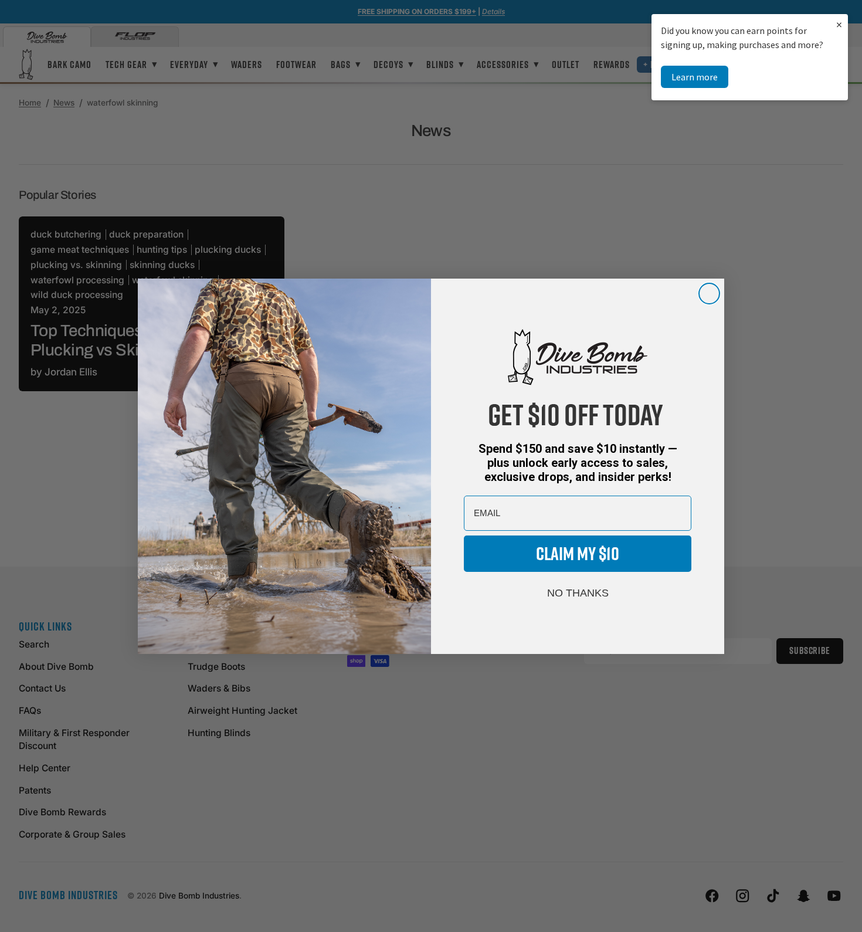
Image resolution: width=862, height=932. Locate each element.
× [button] (839, 24)
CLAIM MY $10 (577, 553)
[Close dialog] (709, 293)
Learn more (694, 77)
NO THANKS (578, 593)
